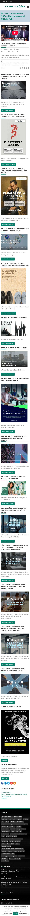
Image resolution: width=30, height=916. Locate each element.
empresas (19, 819)
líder (10, 819)
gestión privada (5, 834)
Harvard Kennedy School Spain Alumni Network (14, 794)
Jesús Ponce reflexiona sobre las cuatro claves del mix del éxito (15, 878)
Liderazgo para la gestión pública (9, 856)
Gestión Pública (5, 829)
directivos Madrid (5, 831)
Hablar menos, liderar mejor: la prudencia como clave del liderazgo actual (13, 871)
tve (23, 65)
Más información (23, 913)
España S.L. (4, 798)
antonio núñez (20, 821)
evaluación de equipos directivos (18, 829)
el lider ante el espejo (22, 63)
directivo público (5, 843)
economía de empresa (19, 851)
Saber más (5, 778)
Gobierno (10, 851)
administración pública (11, 836)
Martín (12, 843)
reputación (18, 831)
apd (2, 821)
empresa (25, 824)
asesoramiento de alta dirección (9, 838)
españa (11, 841)
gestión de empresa (6, 846)
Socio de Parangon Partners (8, 853)
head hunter (9, 65)
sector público (5, 861)
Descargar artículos (8, 164)
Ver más (4, 760)
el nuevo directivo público (16, 834)
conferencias (4, 858)
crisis (25, 834)
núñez (3, 836)
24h (2, 63)
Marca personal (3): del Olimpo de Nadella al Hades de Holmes (14, 883)
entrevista (3, 65)
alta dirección (5, 841)
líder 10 (7, 821)
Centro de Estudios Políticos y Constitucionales (12, 848)
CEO (15, 63)
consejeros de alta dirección (8, 826)
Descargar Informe (7, 110)
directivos (25, 819)
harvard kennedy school (14, 858)
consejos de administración (15, 824)
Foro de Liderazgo (6, 796)
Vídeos (17, 49)
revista (12, 831)
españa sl (4, 851)
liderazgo (13, 821)
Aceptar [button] (15, 913)
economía (18, 826)
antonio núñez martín (8, 63)
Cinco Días (17, 841)
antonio (17, 843)
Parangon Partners (17, 65)
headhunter (4, 824)
